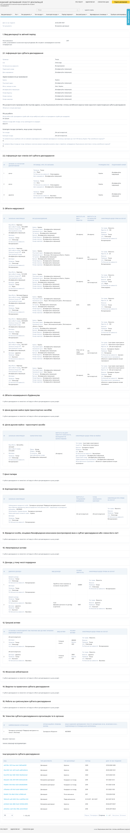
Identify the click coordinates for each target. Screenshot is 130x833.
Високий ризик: (81, 14)
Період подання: (67, 14)
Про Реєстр (79, 2)
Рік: (16, 14)
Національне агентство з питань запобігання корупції (114, 829)
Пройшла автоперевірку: (118, 14)
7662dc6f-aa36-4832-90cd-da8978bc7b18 (16, 799)
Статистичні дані (103, 2)
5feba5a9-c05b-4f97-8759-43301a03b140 (15, 779)
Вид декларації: (6, 14)
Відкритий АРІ (90, 2)
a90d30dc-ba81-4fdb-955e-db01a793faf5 (16, 809)
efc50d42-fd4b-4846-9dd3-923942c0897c (16, 804)
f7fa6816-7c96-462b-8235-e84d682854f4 (15, 784)
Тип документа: (26, 14)
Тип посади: (38, 14)
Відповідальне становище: (98, 14)
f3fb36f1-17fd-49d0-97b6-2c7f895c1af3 (15, 794)
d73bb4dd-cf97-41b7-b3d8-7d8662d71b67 (16, 789)
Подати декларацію (120, 2)
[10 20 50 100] (8, 815)
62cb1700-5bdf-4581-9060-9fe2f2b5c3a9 (15, 775)
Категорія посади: (52, 14)
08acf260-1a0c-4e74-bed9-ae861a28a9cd (16, 770)
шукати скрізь (89, 10)
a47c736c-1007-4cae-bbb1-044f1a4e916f (15, 765)
